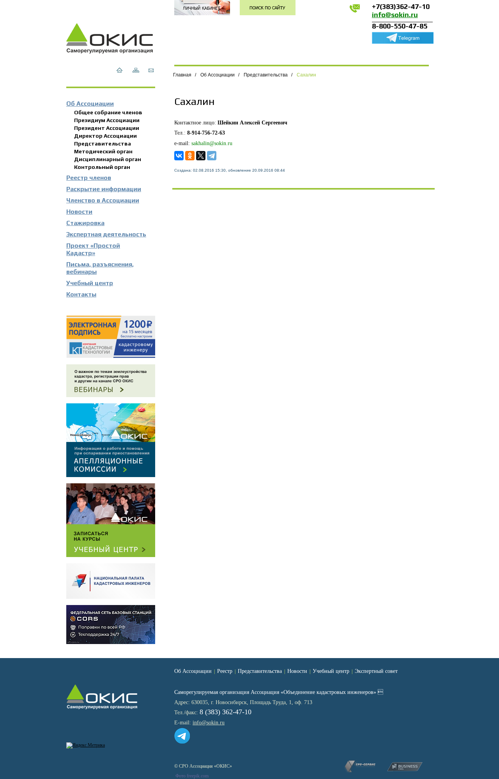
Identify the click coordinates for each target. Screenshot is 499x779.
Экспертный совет (376, 671)
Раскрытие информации (103, 189)
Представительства (102, 143)
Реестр (224, 671)
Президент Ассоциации (106, 128)
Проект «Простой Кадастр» (93, 249)
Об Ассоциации (90, 103)
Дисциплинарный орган (107, 159)
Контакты (81, 294)
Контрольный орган (102, 167)
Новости (79, 211)
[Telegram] (211, 155)
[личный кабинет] (202, 7)
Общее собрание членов (108, 112)
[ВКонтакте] (179, 155)
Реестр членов (88, 177)
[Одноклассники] (190, 155)
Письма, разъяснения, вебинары (100, 268)
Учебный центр (89, 283)
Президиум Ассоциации (107, 120)
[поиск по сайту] (268, 7)
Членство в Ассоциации (102, 200)
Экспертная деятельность (106, 234)
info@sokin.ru (395, 15)
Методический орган (103, 151)
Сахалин (306, 75)
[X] (200, 155)
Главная (182, 75)
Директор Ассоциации (105, 136)
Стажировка (85, 223)
